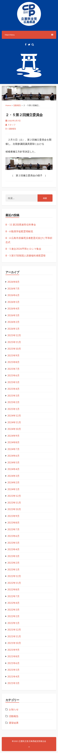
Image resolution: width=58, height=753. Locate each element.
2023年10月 (14, 509)
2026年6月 (13, 295)
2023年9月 (13, 515)
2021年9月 (13, 649)
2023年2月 (13, 562)
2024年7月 (13, 449)
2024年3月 (13, 475)
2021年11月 (14, 636)
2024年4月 (13, 469)
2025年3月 (13, 395)
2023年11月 (14, 502)
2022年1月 (13, 622)
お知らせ (14, 709)
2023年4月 (13, 549)
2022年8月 (13, 589)
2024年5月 (13, 462)
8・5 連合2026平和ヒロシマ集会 (23, 248)
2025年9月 (13, 355)
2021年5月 (13, 669)
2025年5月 (13, 382)
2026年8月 (13, 281)
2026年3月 (13, 315)
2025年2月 (13, 402)
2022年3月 (13, 609)
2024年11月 (14, 422)
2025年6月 (13, 375)
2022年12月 (14, 576)
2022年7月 (13, 596)
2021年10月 (14, 642)
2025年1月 (13, 408)
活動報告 (17, 105)
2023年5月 (13, 542)
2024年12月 (14, 415)
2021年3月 (13, 683)
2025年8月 (13, 362)
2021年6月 (13, 663)
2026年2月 (13, 321)
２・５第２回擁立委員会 (24, 114)
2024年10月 (14, 428)
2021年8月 (13, 656)
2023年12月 (14, 495)
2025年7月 (13, 368)
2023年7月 (13, 529)
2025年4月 (13, 388)
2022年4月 (13, 602)
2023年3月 (13, 556)
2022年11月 (14, 582)
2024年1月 (13, 489)
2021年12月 (14, 629)
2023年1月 (13, 569)
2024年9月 (13, 435)
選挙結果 (14, 722)
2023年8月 (13, 522)
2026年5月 (13, 301)
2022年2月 (13, 616)
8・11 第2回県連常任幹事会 (20, 224)
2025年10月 (14, 348)
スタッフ (11, 124)
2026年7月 (13, 288)
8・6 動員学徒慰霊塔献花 (19, 231)
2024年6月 (13, 455)
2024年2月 (13, 482)
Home (8, 105)
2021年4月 (13, 676)
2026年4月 (13, 308)
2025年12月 (14, 335)
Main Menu (10, 35)
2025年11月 (14, 342)
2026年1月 (13, 328)
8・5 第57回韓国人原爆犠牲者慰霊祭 (25, 255)
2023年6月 (13, 535)
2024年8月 (13, 442)
